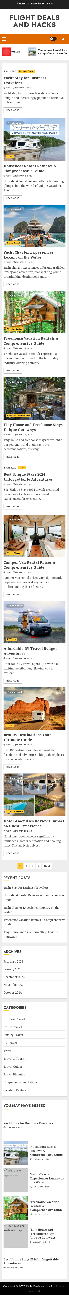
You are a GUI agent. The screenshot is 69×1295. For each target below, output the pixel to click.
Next (47, 866)
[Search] (62, 38)
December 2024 (14, 977)
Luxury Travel (13, 243)
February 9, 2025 (23, 88)
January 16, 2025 (23, 745)
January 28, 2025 (23, 434)
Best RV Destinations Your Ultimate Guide (27, 737)
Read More (12, 110)
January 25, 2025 (23, 484)
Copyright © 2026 (14, 1286)
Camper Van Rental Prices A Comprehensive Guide (29, 565)
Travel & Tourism (15, 811)
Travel (10, 156)
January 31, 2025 (23, 348)
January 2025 (12, 969)
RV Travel (11, 639)
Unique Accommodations (18, 415)
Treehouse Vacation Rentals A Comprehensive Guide (31, 341)
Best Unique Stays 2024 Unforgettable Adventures (28, 477)
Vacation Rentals (14, 329)
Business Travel (26, 71)
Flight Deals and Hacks (34, 21)
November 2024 (14, 985)
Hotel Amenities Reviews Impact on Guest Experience (34, 823)
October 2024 (13, 992)
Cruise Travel (13, 1027)
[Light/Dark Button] (53, 39)
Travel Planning (14, 553)
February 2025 (13, 961)
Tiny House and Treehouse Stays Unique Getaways (33, 427)
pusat (9, 88)
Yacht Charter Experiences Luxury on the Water (28, 255)
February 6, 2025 (23, 176)
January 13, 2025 (23, 831)
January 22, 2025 (23, 572)
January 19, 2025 (23, 658)
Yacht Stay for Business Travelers (26, 888)
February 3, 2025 (23, 262)
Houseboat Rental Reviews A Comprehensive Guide (30, 168)
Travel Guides (13, 1067)
